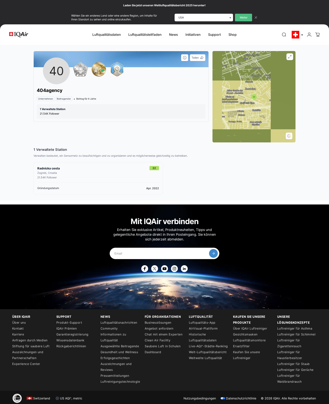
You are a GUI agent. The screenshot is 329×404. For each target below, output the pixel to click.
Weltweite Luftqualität (205, 358)
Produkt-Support (69, 322)
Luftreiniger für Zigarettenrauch (289, 343)
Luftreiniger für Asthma (294, 328)
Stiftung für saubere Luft (31, 346)
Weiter (244, 17)
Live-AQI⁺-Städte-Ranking (208, 346)
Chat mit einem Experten (163, 334)
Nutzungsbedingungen (200, 398)
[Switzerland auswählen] (297, 34)
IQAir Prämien (66, 328)
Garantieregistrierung (72, 334)
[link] (284, 34)
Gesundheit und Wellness (119, 352)
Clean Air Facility (157, 340)
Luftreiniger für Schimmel (296, 334)
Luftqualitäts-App (202, 322)
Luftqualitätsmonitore (249, 340)
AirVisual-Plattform (203, 328)
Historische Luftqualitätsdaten (202, 337)
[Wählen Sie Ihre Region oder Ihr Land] (297, 34)
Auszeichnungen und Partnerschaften (27, 355)
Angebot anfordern (159, 328)
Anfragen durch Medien (29, 340)
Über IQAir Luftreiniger (250, 328)
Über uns (19, 322)
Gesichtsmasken (245, 334)
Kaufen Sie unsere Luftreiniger (246, 355)
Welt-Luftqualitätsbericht (208, 352)
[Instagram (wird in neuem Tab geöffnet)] (174, 268)
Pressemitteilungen (115, 376)
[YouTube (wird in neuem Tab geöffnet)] (164, 268)
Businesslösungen (158, 322)
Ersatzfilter (241, 346)
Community (109, 328)
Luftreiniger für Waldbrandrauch (289, 378)
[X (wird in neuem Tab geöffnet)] (154, 268)
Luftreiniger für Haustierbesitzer (289, 355)
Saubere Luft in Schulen (162, 346)
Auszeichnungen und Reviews (116, 367)
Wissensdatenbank (70, 340)
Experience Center (26, 364)
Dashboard (153, 352)
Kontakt (18, 328)
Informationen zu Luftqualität (113, 337)
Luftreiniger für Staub (293, 364)
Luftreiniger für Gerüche (295, 370)
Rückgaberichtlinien (71, 346)
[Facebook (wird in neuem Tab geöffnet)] (144, 268)
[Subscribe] (213, 253)
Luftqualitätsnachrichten (119, 322)
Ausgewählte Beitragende (120, 346)
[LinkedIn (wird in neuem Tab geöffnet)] (184, 268)
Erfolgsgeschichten (115, 358)
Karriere (18, 334)
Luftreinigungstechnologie (120, 381)
